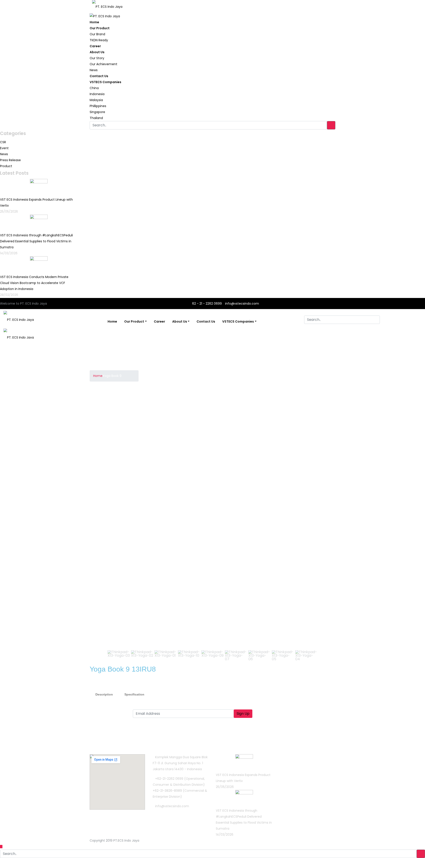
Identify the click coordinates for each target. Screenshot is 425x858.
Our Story (97, 58)
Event (4, 148)
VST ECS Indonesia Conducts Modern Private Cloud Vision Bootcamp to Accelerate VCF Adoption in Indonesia (34, 283)
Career (95, 46)
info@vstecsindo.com (242, 303)
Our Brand (97, 34)
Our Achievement (103, 64)
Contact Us (99, 76)
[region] (212, 531)
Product (6, 166)
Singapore (97, 112)
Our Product (100, 28)
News (94, 70)
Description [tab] (104, 694)
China (94, 88)
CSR (3, 142)
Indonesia (97, 94)
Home (94, 22)
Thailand (96, 118)
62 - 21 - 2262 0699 (206, 303)
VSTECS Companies (105, 82)
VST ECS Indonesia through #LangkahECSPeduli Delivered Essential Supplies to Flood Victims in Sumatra (36, 241)
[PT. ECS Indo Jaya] (107, 5)
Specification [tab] (134, 694)
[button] (96, 519)
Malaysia (96, 100)
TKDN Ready (99, 40)
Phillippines (98, 106)
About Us (97, 52)
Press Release (10, 160)
